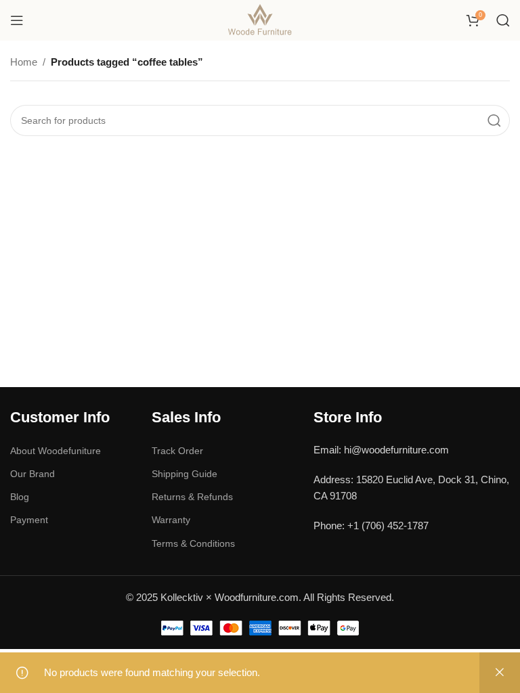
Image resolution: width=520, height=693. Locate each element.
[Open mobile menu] (16, 20)
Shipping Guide (184, 473)
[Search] (503, 20)
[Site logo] (260, 19)
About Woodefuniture (55, 450)
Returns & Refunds (192, 496)
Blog (19, 496)
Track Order (177, 450)
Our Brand (32, 473)
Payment (29, 519)
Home (23, 62)
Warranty (171, 519)
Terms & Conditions (193, 543)
